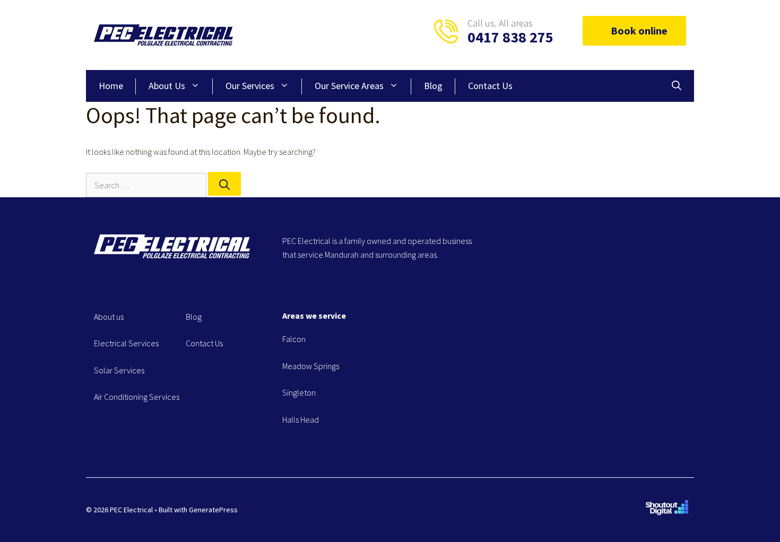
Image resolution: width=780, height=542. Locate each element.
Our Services (250, 86)
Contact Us (490, 86)
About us (109, 316)
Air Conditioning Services (136, 396)
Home (111, 86)
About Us (167, 86)
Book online (639, 30)
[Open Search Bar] (676, 86)
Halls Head (300, 419)
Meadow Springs (310, 366)
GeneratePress (213, 509)
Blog (433, 86)
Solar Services (119, 370)
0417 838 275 (510, 37)
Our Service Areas (349, 86)
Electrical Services (126, 343)
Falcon (294, 339)
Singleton (299, 392)
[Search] (224, 184)
